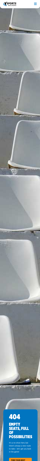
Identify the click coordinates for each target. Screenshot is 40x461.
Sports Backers (10, 4)
